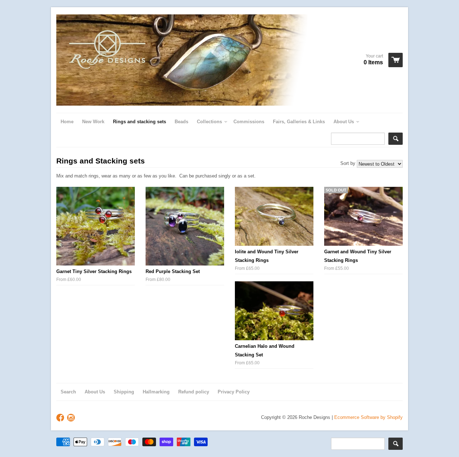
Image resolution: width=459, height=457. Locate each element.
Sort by (347, 163)
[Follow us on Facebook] (61, 418)
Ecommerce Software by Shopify (368, 417)
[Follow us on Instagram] (71, 418)
